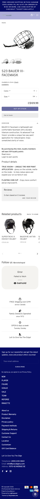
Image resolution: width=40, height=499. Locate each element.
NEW (3, 377)
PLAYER (5, 381)
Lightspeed (13, 493)
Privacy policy (7, 422)
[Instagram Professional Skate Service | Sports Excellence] (10, 471)
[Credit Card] (27, 488)
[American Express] (32, 491)
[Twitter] (6, 471)
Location (5, 441)
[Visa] (36, 488)
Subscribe (20, 367)
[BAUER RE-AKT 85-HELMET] (28, 226)
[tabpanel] (20, 41)
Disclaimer (6, 418)
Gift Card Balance (9, 449)
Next (37, 254)
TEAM (4, 396)
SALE (4, 392)
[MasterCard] (31, 488)
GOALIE (5, 388)
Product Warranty (9, 414)
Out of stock (20, 109)
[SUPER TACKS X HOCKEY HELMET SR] (10, 226)
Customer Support (9, 433)
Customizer (6, 445)
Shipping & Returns (9, 430)
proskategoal (19, 263)
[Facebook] (2, 471)
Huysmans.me (13, 496)
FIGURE (5, 384)
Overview (5, 123)
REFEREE (5, 400)
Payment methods (9, 426)
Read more (6, 154)
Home (4, 23)
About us (5, 411)
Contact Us (6, 437)
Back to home (32, 214)
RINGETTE (6, 403)
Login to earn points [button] (10, 157)
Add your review (29, 198)
